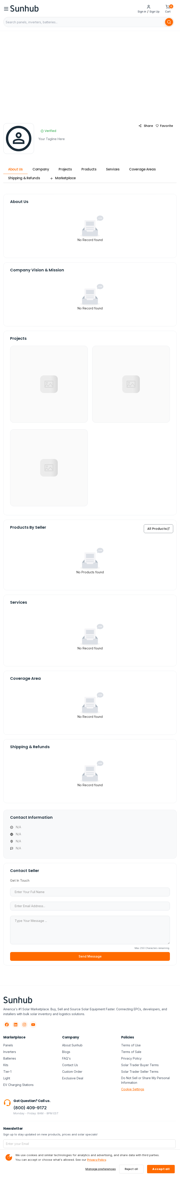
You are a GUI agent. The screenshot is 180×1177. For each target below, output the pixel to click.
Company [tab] (40, 169)
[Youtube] (33, 1024)
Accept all (160, 1169)
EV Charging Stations (18, 1085)
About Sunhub (72, 1045)
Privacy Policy (131, 1058)
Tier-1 (7, 1071)
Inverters (9, 1052)
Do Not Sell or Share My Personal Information (145, 1080)
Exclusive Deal (72, 1078)
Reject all (131, 1169)
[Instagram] (24, 1024)
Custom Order (72, 1071)
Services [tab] (112, 169)
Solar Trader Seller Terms (139, 1071)
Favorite (166, 126)
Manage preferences (100, 1169)
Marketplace (65, 178)
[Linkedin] (15, 1024)
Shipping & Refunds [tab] (24, 178)
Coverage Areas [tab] (142, 169)
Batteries (9, 1058)
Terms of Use (131, 1045)
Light (6, 1078)
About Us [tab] (15, 169)
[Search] (169, 22)
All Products (157, 528)
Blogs (66, 1052)
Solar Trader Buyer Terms (140, 1065)
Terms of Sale (131, 1052)
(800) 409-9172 (30, 1107)
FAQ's (66, 1058)
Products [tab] (88, 169)
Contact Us (70, 1065)
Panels (8, 1045)
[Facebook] (6, 1024)
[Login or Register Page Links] (148, 6)
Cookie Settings (132, 1089)
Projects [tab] (65, 169)
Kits (5, 1065)
